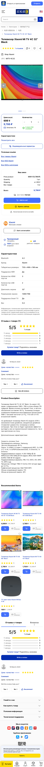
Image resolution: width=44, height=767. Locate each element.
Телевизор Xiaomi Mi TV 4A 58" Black (10, 557)
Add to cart (24, 200)
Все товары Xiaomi (8, 156)
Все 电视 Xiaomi (7, 161)
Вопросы (34, 623)
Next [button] (40, 85)
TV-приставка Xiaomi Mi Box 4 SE (11, 600)
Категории (13, 27)
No (15, 384)
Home (3, 27)
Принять (22, 755)
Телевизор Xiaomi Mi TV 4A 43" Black (32, 557)
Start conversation (23, 230)
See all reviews (23, 391)
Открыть (37, 3)
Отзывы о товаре (13, 623)
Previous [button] (3, 85)
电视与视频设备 (9, 30)
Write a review (22, 353)
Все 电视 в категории (9, 165)
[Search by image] (35, 19)
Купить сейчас (23, 206)
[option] (22, 85)
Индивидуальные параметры (23, 146)
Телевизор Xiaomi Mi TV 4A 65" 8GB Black (32, 514)
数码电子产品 (25, 27)
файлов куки (16, 752)
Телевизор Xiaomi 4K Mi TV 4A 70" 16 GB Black (10, 514)
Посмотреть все (8, 140)
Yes (6, 384)
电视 (19, 30)
